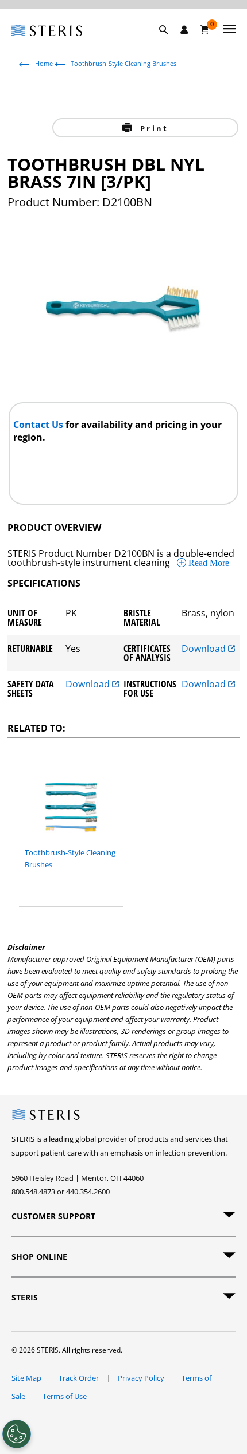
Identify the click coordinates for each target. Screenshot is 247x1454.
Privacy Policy (141, 1378)
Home (44, 63)
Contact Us (39, 424)
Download (205, 649)
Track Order (80, 1378)
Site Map (26, 1378)
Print (152, 128)
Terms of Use (65, 1396)
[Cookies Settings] (16, 1434)
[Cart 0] (205, 29)
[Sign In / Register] (184, 29)
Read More (207, 562)
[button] (169, 43)
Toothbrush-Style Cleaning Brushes (123, 63)
